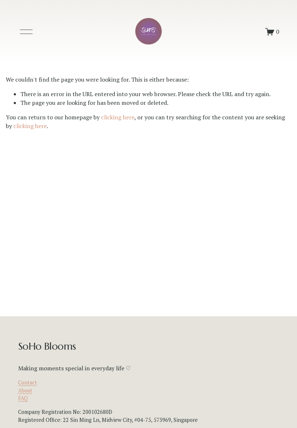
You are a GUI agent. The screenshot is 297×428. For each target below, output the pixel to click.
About (25, 390)
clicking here (117, 117)
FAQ (23, 398)
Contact (27, 382)
